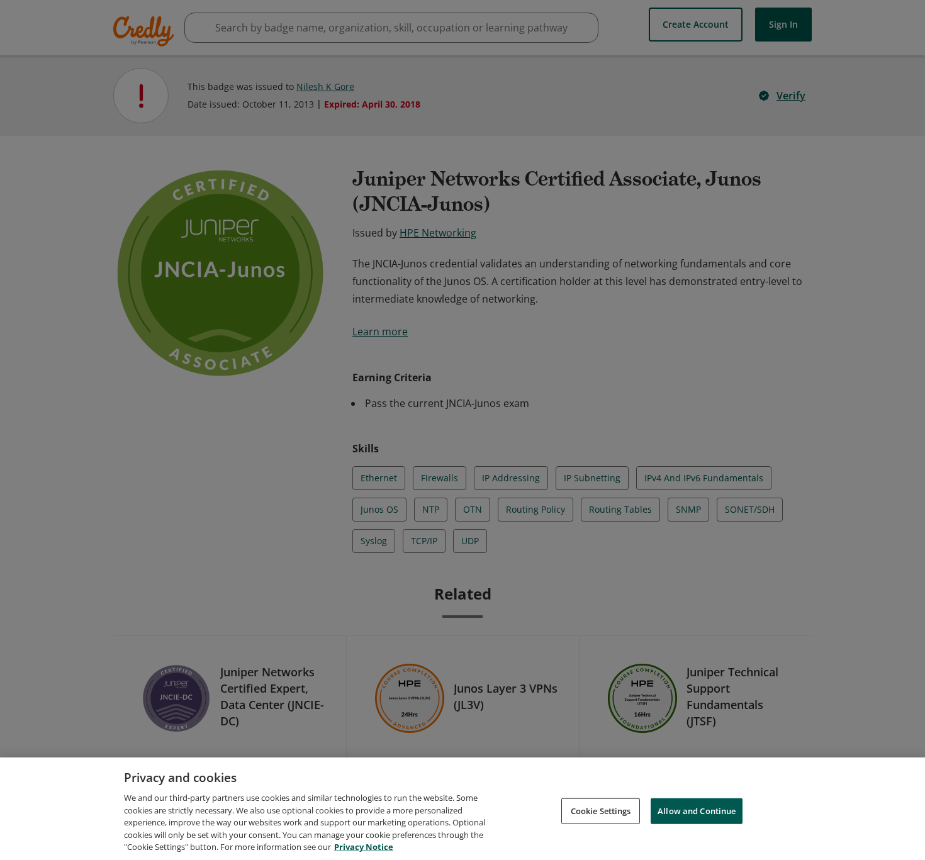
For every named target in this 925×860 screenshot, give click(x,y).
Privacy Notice (363, 846)
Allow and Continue (697, 810)
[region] (462, 808)
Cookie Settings (601, 810)
